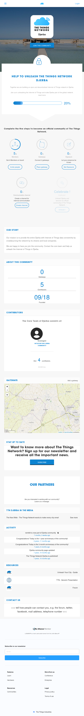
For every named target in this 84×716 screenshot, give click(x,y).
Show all (42, 367)
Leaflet (60, 432)
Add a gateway (73, 380)
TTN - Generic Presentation (67, 580)
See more (74, 517)
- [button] (7, 389)
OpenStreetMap (68, 432)
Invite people (15, 167)
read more (42, 95)
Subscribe (42, 462)
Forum (75, 587)
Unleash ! (62, 210)
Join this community (42, 45)
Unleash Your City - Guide (67, 572)
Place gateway (42, 167)
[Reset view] (7, 394)
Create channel (22, 205)
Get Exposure (69, 167)
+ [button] (7, 386)
